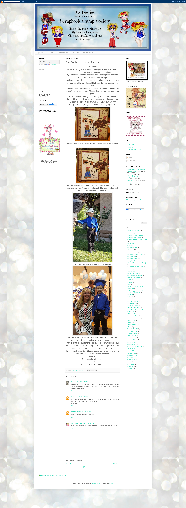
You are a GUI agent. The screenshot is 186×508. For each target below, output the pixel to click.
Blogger (111, 483)
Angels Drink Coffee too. (134, 177)
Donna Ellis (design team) (135, 286)
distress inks (131, 351)
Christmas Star (131, 256)
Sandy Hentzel (131, 320)
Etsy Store (75, 53)
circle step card (131, 344)
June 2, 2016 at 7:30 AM (84, 412)
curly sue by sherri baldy (134, 346)
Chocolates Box (132, 247)
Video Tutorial (131, 335)
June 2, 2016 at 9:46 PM (87, 423)
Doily (128, 284)
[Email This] (88, 370)
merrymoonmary (96, 483)
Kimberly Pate (131, 299)
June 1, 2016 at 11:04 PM (81, 382)
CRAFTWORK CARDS (134, 237)
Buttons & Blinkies (132, 145)
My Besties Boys (132, 303)
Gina (72, 382)
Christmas (130, 250)
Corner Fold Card (132, 273)
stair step (130, 368)
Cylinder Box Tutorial (133, 278)
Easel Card (130, 288)
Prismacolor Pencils (133, 316)
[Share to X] (92, 370)
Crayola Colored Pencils (134, 275)
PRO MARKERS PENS (134, 307)
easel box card (131, 353)
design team (131, 349)
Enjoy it (129, 181)
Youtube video (131, 338)
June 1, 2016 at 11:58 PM (81, 397)
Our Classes (51, 53)
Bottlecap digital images (134, 233)
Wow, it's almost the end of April (136, 183)
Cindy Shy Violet (132, 261)
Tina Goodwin (75, 423)
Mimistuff (73, 412)
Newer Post (69, 464)
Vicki (72, 397)
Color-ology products (133, 269)
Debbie (129, 282)
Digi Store (40, 53)
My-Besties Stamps (63, 52)
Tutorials (130, 147)
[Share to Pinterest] (96, 370)
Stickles (129, 327)
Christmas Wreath (132, 258)
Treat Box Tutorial (132, 329)
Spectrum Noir (131, 324)
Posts (130, 157)
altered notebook (132, 340)
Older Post (116, 464)
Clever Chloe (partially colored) (136, 263)
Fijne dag (130, 175)
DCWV (129, 280)
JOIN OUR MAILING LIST (134, 149)
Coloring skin (131, 271)
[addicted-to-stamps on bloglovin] (48, 105)
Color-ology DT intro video (135, 267)
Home (93, 464)
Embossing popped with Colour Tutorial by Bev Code (136, 291)
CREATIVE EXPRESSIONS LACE (137, 239)
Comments (131, 161)
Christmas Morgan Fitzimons (135, 254)
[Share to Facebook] (94, 370)
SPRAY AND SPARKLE (134, 318)
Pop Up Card (131, 313)
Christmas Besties (132, 252)
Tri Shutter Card (132, 331)
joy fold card (131, 364)
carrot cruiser (131, 342)
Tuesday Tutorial (132, 333)
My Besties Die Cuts (133, 305)
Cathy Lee (130, 245)
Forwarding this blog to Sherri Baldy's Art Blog (136, 170)
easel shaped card (132, 355)
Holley (129, 297)
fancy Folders (131, 360)
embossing (130, 357)
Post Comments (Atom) (80, 467)
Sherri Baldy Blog (87, 52)
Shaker (129, 322)
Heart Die (130, 294)
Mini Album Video (132, 301)
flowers (129, 362)
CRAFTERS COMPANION (135, 235)
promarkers (130, 366)
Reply (72, 391)
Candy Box (130, 243)
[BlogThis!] (90, 370)
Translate (53, 64)
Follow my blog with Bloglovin (134, 200)
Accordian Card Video (133, 231)
